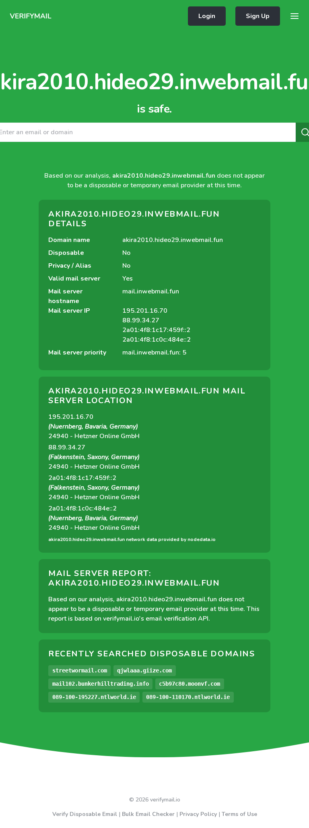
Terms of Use (239, 814)
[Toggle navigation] (294, 16)
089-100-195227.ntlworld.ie (94, 697)
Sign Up (258, 16)
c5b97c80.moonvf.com (189, 683)
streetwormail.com (79, 670)
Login (206, 16)
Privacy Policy (198, 814)
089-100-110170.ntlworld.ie (188, 697)
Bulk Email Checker (148, 814)
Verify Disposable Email (84, 814)
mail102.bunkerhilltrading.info (100, 683)
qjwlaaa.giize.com (144, 670)
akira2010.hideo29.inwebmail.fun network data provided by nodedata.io (132, 539)
